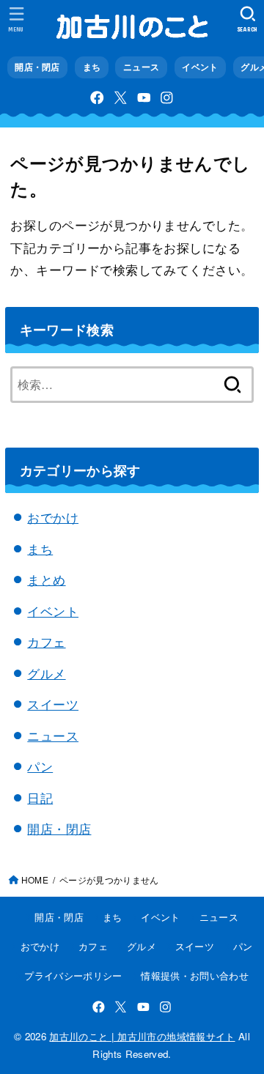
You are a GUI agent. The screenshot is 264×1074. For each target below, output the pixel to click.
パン (40, 766)
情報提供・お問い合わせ (195, 975)
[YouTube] (144, 98)
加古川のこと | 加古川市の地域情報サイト (142, 1036)
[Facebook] (97, 98)
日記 (40, 797)
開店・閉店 (37, 67)
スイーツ (52, 704)
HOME (34, 879)
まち (92, 67)
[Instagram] (167, 98)
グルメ (46, 673)
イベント (200, 67)
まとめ (46, 579)
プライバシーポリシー (73, 975)
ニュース (141, 67)
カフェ (46, 641)
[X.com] (121, 98)
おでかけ (52, 517)
